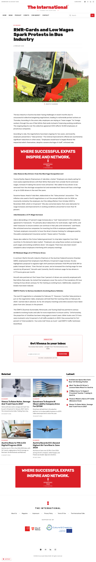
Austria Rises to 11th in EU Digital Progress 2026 (14, 444)
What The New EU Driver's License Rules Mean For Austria (81, 386)
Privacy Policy (48, 513)
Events (26, 15)
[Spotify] (85, 2)
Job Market (35, 15)
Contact (45, 15)
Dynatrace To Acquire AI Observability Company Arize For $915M (46, 403)
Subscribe (78, 1)
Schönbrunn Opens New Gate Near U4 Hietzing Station (80, 381)
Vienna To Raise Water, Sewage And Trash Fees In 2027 (16, 402)
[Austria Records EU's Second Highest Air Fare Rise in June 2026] (47, 429)
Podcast (18, 15)
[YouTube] (88, 2)
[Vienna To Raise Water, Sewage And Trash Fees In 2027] (16, 388)
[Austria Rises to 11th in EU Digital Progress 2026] (16, 429)
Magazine (25, 513)
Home (4, 15)
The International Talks (78, 513)
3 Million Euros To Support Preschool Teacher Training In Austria (80, 393)
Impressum (36, 513)
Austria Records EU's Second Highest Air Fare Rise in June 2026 (46, 445)
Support (7, 559)
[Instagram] (93, 2)
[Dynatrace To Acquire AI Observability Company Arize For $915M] (47, 388)
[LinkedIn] (90, 2)
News (10, 15)
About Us (14, 513)
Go (92, 15)
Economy (17, 25)
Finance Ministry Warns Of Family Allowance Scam (81, 400)
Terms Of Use (62, 513)
